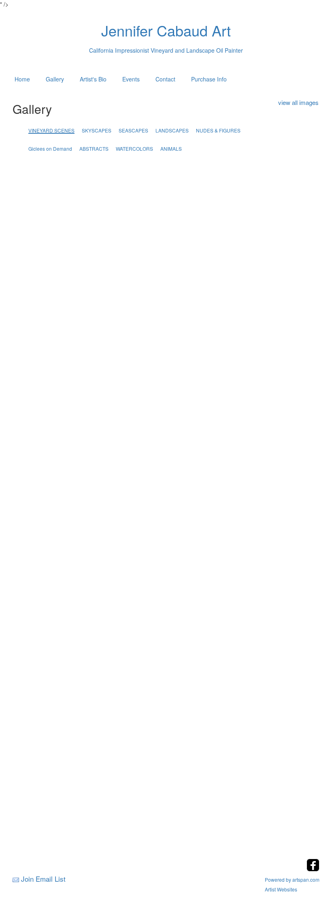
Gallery (55, 79)
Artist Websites (281, 889)
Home (22, 79)
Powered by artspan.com (292, 879)
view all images (298, 102)
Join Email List (43, 879)
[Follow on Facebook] (312, 869)
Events (131, 79)
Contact (165, 79)
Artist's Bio (93, 79)
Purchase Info (209, 79)
